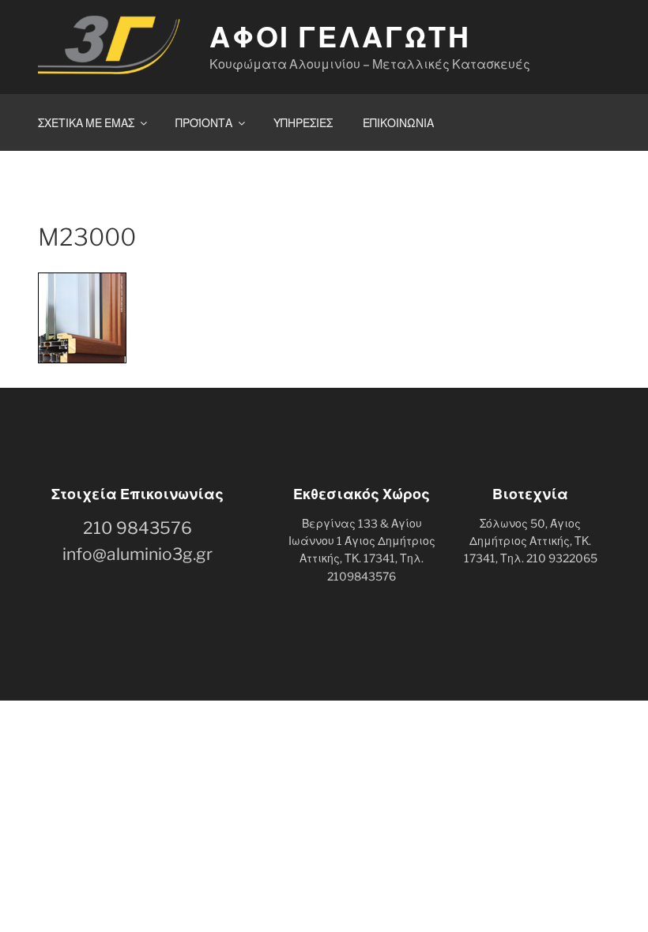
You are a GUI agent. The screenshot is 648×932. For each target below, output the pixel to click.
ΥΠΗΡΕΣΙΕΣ (303, 123)
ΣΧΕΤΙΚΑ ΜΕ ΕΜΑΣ (86, 123)
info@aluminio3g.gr (137, 554)
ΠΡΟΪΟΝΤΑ (203, 123)
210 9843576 (137, 528)
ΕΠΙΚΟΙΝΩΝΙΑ (398, 123)
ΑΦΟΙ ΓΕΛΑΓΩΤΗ (340, 37)
